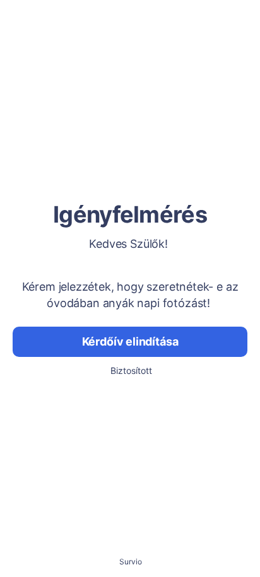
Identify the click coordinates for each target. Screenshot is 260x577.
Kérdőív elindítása (130, 341)
